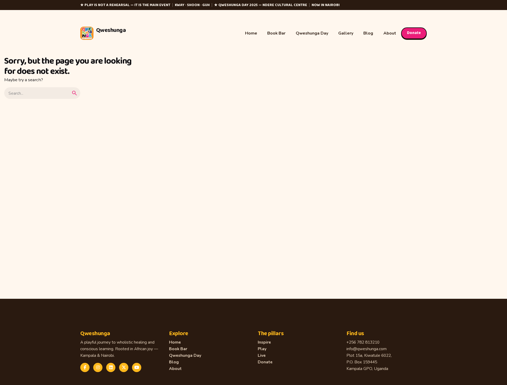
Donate (414, 33)
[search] (74, 93)
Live (262, 355)
